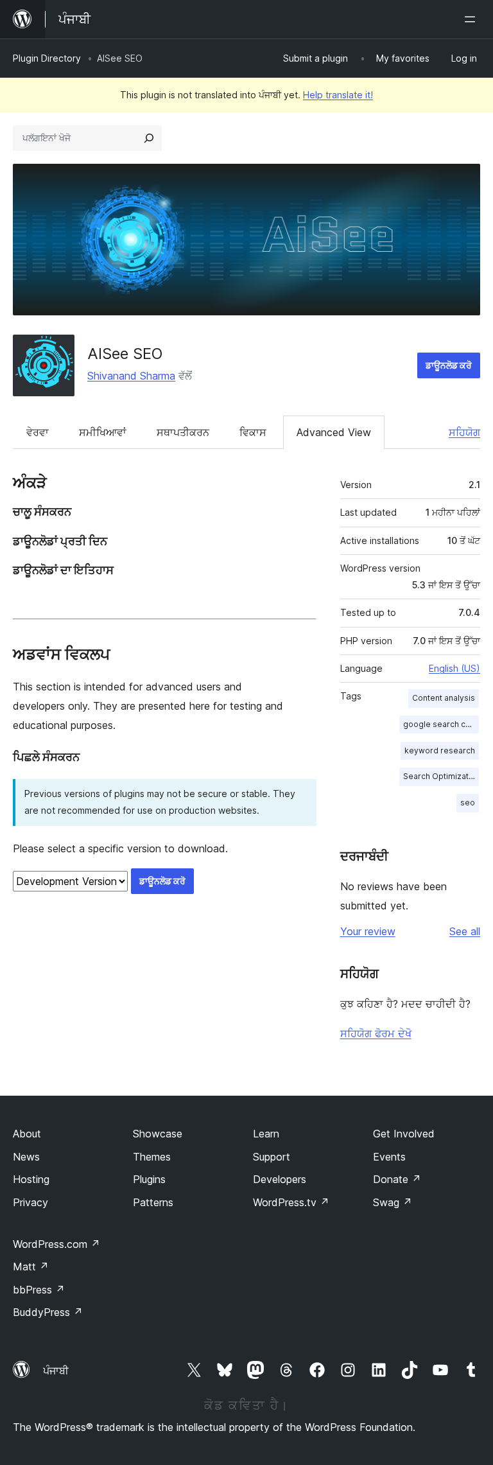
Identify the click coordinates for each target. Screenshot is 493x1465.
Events (389, 1156)
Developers (279, 1179)
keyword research (439, 750)
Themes (152, 1156)
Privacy (30, 1202)
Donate (397, 1179)
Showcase (157, 1133)
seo (467, 802)
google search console (441, 724)
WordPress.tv (291, 1202)
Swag (392, 1202)
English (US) (454, 668)
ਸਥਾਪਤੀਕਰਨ (183, 432)
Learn (266, 1133)
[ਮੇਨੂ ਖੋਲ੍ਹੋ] (472, 19)
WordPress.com (56, 1244)
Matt (31, 1266)
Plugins (149, 1179)
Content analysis (443, 698)
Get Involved (404, 1133)
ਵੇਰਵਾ (37, 432)
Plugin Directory (47, 58)
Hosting (31, 1179)
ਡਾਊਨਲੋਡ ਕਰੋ (449, 365)
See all (464, 931)
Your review (367, 931)
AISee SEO (124, 353)
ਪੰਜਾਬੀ (56, 1370)
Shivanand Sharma (131, 375)
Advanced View (334, 432)
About (27, 1133)
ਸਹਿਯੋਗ (464, 432)
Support (271, 1156)
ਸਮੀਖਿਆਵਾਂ (102, 432)
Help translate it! (338, 94)
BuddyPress (48, 1312)
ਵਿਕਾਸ (252, 432)
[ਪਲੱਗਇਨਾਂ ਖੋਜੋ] (149, 138)
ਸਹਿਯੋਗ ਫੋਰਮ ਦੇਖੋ (375, 1033)
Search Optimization (441, 776)
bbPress (39, 1289)
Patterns (153, 1202)
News (26, 1156)
